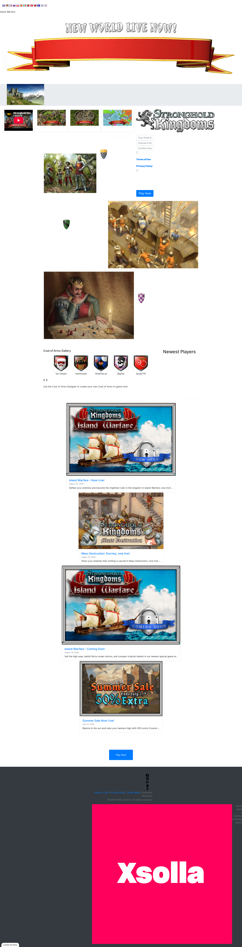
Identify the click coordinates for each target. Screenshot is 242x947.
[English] (3, 5)
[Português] (28, 5)
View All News (191, 399)
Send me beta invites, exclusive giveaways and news (144, 180)
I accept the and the (144, 161)
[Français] (10, 5)
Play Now (121, 754)
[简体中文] (35, 5)
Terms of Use (101, 792)
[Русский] (14, 5)
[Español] (21, 5)
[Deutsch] (7, 5)
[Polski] (17, 5)
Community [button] (70, 5)
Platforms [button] (85, 5)
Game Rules (133, 792)
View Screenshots (122, 137)
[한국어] (42, 5)
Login (98, 5)
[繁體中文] (38, 5)
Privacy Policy (117, 792)
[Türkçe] (31, 5)
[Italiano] (24, 5)
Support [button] (55, 5)
